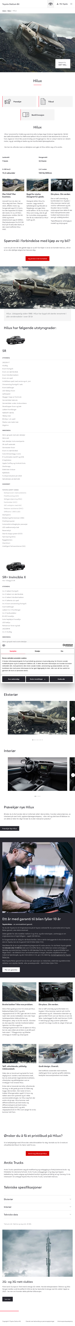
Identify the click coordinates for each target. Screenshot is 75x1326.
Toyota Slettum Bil (10, 4)
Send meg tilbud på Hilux (37, 1153)
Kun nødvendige (13, 679)
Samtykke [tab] (13, 651)
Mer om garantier (11, 970)
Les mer (7, 1299)
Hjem (4, 10)
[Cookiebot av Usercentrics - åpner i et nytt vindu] (64, 645)
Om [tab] (62, 651)
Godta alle (61, 679)
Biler (9, 10)
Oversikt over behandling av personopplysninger (40, 1321)
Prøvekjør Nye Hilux (9, 828)
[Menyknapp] (71, 3)
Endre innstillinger (36, 679)
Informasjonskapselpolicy (65, 1321)
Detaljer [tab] (37, 651)
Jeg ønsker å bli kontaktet (37, 258)
